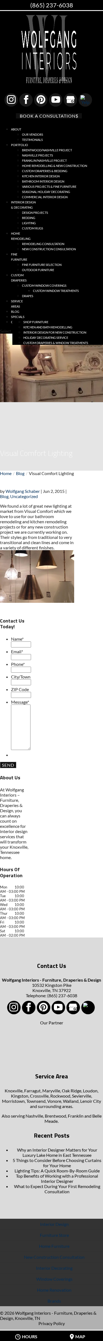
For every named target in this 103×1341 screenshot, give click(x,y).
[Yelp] (85, 100)
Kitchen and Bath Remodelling (47, 327)
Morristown (13, 1101)
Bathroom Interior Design (43, 181)
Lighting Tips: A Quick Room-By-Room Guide (57, 1170)
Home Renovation (54, 1289)
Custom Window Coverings (44, 285)
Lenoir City (90, 1101)
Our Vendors (32, 134)
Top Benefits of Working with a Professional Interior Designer (57, 1178)
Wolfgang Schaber (22, 491)
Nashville (34, 1115)
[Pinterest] (41, 100)
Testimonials (32, 139)
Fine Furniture (19, 256)
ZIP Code (20, 689)
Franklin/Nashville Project (44, 160)
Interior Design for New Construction (54, 332)
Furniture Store (54, 1235)
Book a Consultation (48, 115)
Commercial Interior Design (45, 197)
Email (17, 651)
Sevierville (81, 1095)
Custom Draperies (19, 277)
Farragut (32, 1090)
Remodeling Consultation (43, 244)
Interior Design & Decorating (23, 204)
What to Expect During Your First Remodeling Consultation (57, 1189)
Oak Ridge (71, 1090)
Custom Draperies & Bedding (44, 171)
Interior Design (54, 1224)
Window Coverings (54, 1279)
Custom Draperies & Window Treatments (55, 343)
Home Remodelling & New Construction (54, 165)
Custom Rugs (32, 228)
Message (20, 701)
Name (17, 638)
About (16, 129)
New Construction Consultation (49, 249)
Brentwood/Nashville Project (47, 150)
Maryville (51, 1090)
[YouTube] (55, 100)
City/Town (20, 676)
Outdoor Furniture (38, 270)
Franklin (75, 1115)
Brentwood (55, 1115)
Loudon (90, 1090)
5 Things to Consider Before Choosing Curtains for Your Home (57, 1163)
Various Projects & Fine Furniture (49, 186)
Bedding (28, 218)
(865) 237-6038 (51, 5)
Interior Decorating (54, 1268)
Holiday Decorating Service (45, 337)
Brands (54, 1300)
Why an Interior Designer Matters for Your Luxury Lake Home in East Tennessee (57, 1152)
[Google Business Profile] (70, 100)
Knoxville (14, 1090)
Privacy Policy (51, 1323)
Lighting (29, 223)
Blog (4, 496)
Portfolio (19, 145)
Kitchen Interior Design (41, 176)
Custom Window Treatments (56, 290)
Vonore (54, 1101)
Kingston (19, 1095)
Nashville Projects (37, 155)
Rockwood (60, 1095)
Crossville (39, 1095)
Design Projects (35, 212)
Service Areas (17, 303)
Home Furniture (54, 1246)
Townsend (36, 1101)
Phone (18, 664)
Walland (71, 1101)
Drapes (27, 296)
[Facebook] (26, 100)
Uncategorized (24, 496)
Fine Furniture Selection (42, 264)
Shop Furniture (35, 322)
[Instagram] (11, 100)
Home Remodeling (20, 236)
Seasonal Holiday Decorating (46, 192)
